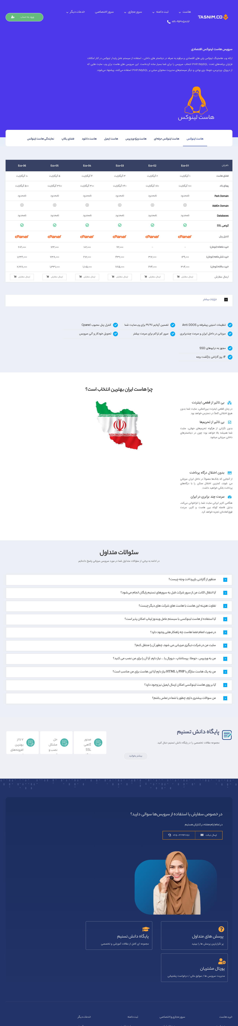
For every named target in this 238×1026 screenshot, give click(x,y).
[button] (119, 299)
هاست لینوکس (195, 139)
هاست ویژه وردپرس (136, 139)
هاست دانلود (89, 139)
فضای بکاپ (68, 139)
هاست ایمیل (111, 139)
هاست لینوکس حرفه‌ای (166, 139)
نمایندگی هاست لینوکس (40, 139)
